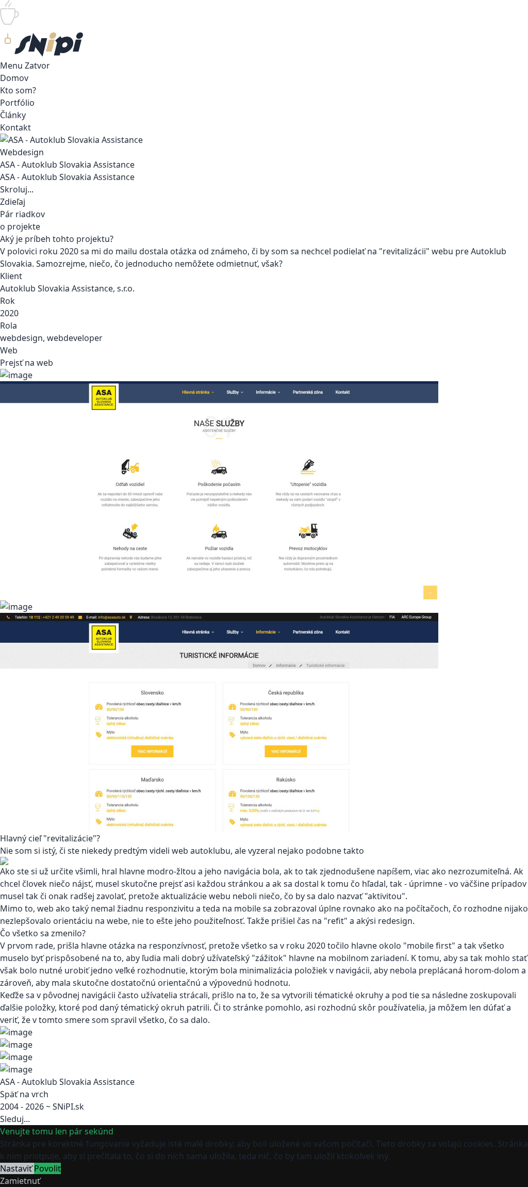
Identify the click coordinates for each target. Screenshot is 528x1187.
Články (13, 115)
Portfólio (17, 102)
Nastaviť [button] (17, 1168)
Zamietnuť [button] (20, 1180)
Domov (14, 78)
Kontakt (15, 127)
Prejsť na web (26, 362)
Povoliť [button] (47, 1168)
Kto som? (18, 90)
